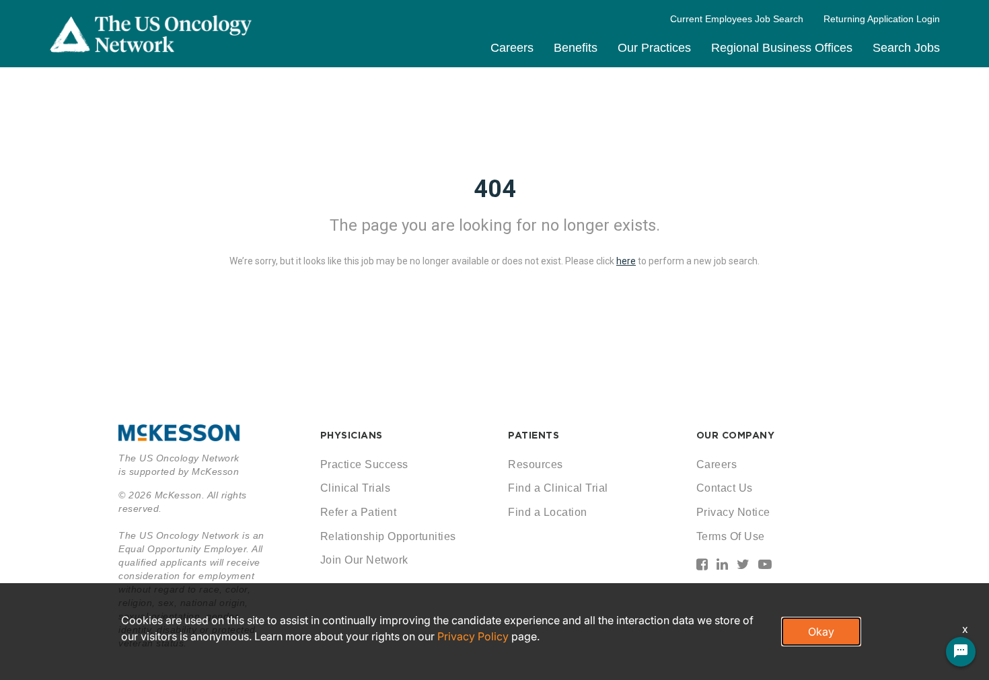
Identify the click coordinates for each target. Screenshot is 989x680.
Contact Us (724, 488)
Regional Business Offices (781, 47)
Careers (512, 47)
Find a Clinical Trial (558, 488)
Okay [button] (821, 631)
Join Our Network (364, 560)
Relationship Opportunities (388, 536)
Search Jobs (906, 47)
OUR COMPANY (735, 435)
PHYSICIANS (351, 435)
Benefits (575, 47)
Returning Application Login (881, 18)
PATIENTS (533, 435)
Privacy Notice (733, 512)
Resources (535, 464)
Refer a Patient (358, 512)
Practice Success (364, 464)
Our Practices (654, 47)
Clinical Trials (355, 488)
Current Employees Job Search (736, 18)
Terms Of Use (730, 536)
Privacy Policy (473, 636)
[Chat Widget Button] (961, 652)
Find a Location (547, 512)
